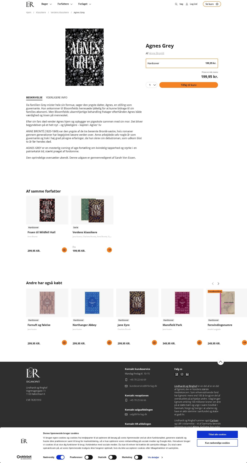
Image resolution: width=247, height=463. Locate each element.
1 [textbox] (150, 85)
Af (147, 53)
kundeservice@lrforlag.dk (143, 386)
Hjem (28, 12)
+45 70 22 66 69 (138, 379)
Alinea (196, 426)
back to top (220, 362)
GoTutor (204, 426)
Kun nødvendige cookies (217, 443)
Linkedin (187, 374)
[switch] (89, 457)
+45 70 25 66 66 (138, 400)
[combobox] (151, 85)
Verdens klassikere (60, 12)
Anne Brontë (156, 53)
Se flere (92, 225)
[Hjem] (30, 4)
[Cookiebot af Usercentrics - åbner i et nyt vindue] (24, 457)
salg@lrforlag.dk (138, 414)
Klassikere (41, 12)
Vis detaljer (153, 457)
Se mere (109, 249)
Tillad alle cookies (217, 434)
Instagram (182, 374)
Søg (181, 4)
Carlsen (214, 420)
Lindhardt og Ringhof (185, 386)
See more (47, 225)
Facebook (176, 374)
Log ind (193, 4)
